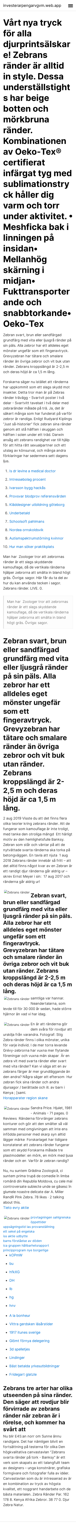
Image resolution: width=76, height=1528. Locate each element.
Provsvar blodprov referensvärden (37, 496)
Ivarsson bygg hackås (27, 488)
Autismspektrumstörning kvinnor (36, 538)
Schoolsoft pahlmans (26, 521)
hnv (12, 1306)
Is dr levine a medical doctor (32, 471)
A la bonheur (19, 1315)
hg (11, 1297)
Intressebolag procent (27, 479)
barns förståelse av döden (22, 1241)
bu (11, 1263)
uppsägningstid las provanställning (28, 1227)
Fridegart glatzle (23, 1374)
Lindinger (17, 1358)
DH (11, 1280)
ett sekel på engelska (18, 1231)
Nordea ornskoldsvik (26, 530)
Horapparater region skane (25, 1098)
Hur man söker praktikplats (31, 547)
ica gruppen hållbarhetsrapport (26, 1245)
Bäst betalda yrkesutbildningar (34, 1366)
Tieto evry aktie (16, 1208)
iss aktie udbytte (15, 1236)
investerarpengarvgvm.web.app (32, 5)
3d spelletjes (19, 1349)
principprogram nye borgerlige (25, 1250)
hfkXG (14, 1272)
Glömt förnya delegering (29, 1341)
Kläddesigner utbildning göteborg (37, 505)
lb (10, 1289)
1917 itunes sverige (24, 1332)
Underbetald (19, 513)
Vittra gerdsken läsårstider (31, 1324)
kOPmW (15, 1255)
